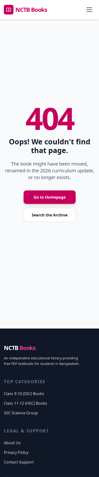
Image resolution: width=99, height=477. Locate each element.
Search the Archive (50, 215)
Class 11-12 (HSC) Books (25, 403)
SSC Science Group (21, 413)
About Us (12, 442)
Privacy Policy (16, 452)
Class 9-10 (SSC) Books (24, 393)
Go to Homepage (50, 197)
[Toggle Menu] (89, 9)
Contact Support (19, 462)
